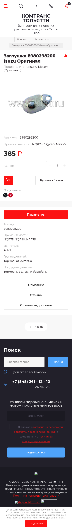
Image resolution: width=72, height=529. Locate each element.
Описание (36, 285)
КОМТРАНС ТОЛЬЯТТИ (36, 18)
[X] (5, 195)
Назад (39, 326)
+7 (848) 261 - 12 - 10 (31, 381)
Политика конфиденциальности (36, 495)
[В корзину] (8, 180)
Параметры (36, 214)
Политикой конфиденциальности (44, 517)
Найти (58, 361)
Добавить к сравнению (65, 56)
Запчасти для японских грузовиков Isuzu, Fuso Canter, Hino (36, 29)
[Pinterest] (10, 195)
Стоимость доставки (36, 305)
